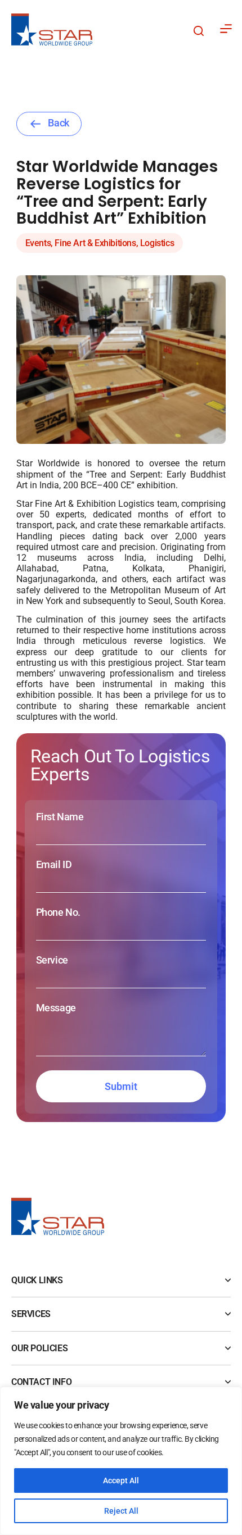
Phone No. (58, 912)
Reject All (121, 1510)
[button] (195, 29)
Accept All (121, 1480)
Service (52, 960)
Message (56, 1008)
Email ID (54, 864)
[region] (121, 1461)
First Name (60, 817)
